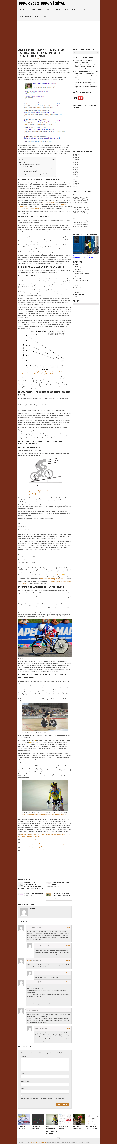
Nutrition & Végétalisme (29, 16)
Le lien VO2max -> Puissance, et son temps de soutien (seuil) (37, 168)
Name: (23, 1073)
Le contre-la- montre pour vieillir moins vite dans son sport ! (35, 175)
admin (19, 59)
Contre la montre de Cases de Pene (84, 80)
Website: (23, 1088)
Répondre (68, 927)
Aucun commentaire (23, 890)
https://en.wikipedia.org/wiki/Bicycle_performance (33, 847)
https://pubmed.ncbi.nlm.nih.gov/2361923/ (31, 839)
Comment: (24, 1056)
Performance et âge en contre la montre (30, 164)
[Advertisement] (58, 34)
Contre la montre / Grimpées (82, 273)
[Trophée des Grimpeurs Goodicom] (24, 1119)
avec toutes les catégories (32, 208)
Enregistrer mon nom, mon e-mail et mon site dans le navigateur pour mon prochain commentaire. (43, 1099)
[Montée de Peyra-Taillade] (65, 1119)
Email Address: (25, 1081)
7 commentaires (51, 59)
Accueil (23, 9)
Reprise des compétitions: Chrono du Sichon (86, 71)
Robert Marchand (57, 574)
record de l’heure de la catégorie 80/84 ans (51, 578)
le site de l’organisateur (48, 202)
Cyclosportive (78, 276)
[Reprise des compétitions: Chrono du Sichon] (79, 1119)
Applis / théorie (70, 9)
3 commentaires (49, 886)
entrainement (78, 278)
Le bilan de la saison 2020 (81, 62)
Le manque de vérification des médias (29, 161)
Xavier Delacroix (31, 982)
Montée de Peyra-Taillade (81, 69)
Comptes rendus (36, 9)
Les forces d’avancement (31, 171)
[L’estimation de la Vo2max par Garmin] (92, 1119)
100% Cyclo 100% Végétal (41, 3)
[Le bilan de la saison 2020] (38, 1119)
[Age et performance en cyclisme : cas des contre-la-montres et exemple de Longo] (52, 1119)
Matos (58, 9)
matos (76, 285)
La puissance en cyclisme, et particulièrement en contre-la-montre (39, 170)
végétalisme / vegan (80, 294)
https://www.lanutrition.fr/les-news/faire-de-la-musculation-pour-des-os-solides (40, 850)
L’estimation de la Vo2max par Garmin (84, 73)
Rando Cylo (78, 292)
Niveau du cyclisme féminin (27, 163)
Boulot (83, 9)
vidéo (76, 296)
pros (76, 290)
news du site (78, 287)
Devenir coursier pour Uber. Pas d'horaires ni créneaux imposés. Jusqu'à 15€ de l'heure (84, 256)
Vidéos (48, 9)
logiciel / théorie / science (39, 59)
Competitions (78, 269)
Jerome (29, 960)
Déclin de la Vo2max (27, 166)
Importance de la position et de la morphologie (36, 173)
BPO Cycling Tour (79, 266)
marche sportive (79, 283)
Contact (46, 16)
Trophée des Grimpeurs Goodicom (83, 60)
